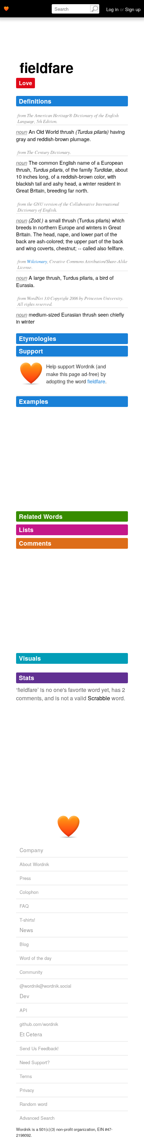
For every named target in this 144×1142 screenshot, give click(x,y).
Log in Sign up (123, 9)
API (23, 1010)
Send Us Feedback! (39, 1048)
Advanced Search (37, 1118)
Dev (24, 996)
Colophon (29, 892)
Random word (33, 1104)
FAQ (24, 906)
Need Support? (35, 1062)
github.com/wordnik (39, 1024)
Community (31, 972)
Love (25, 83)
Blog (24, 944)
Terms (26, 1076)
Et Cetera (31, 1034)
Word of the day (35, 958)
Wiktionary (37, 261)
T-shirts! (27, 919)
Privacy (27, 1090)
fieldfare (96, 381)
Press (25, 878)
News (26, 929)
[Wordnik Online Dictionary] (6, 8)
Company (31, 850)
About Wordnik (34, 864)
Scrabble (99, 698)
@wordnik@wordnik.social (45, 985)
